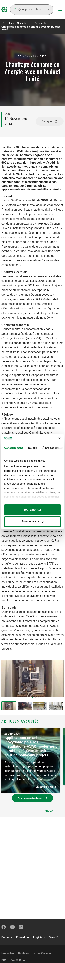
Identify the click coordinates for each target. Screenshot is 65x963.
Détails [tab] (32, 447)
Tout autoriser (32, 509)
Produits (6, 937)
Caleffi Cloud (18, 960)
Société (53, 937)
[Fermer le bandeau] (59, 438)
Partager (47, 121)
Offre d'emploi (42, 952)
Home (11, 23)
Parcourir (50, 811)
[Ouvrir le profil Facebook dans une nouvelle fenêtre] (3, 927)
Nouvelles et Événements (31, 23)
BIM (3, 960)
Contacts (23, 952)
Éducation (22, 937)
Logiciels (39, 937)
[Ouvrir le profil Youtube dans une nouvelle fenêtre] (12, 927)
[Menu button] (60, 9)
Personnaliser (30, 521)
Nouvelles (7, 952)
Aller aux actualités (30, 797)
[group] (9, 706)
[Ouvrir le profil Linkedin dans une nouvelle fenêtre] (21, 927)
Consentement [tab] (13, 447)
